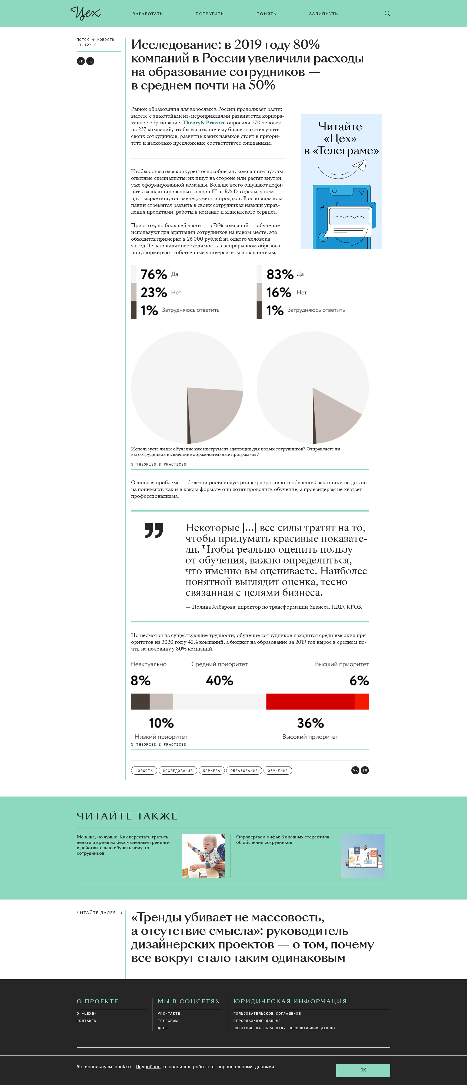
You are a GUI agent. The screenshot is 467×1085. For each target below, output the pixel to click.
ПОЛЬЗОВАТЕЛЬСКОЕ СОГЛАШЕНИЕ (267, 1014)
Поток (83, 40)
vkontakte (169, 1014)
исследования (178, 771)
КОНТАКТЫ (87, 1021)
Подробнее (148, 1067)
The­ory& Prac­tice (204, 122)
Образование (244, 771)
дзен (163, 1028)
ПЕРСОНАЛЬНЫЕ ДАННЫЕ (257, 1021)
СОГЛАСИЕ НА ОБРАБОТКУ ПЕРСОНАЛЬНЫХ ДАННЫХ (285, 1028)
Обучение (278, 771)
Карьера (212, 771)
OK (363, 1070)
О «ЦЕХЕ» (87, 1014)
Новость (106, 40)
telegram (168, 1021)
